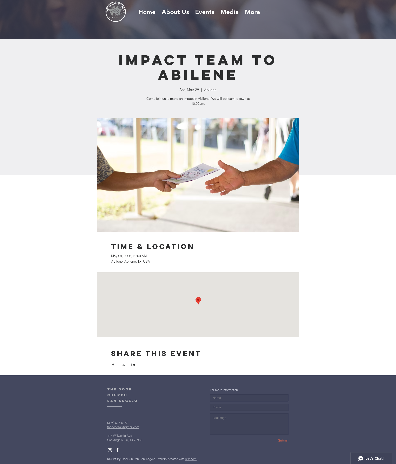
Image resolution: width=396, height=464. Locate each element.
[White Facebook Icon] (117, 450)
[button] (229, 12)
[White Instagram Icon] (110, 450)
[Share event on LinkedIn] (133, 364)
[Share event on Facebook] (113, 364)
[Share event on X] (123, 364)
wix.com (191, 459)
